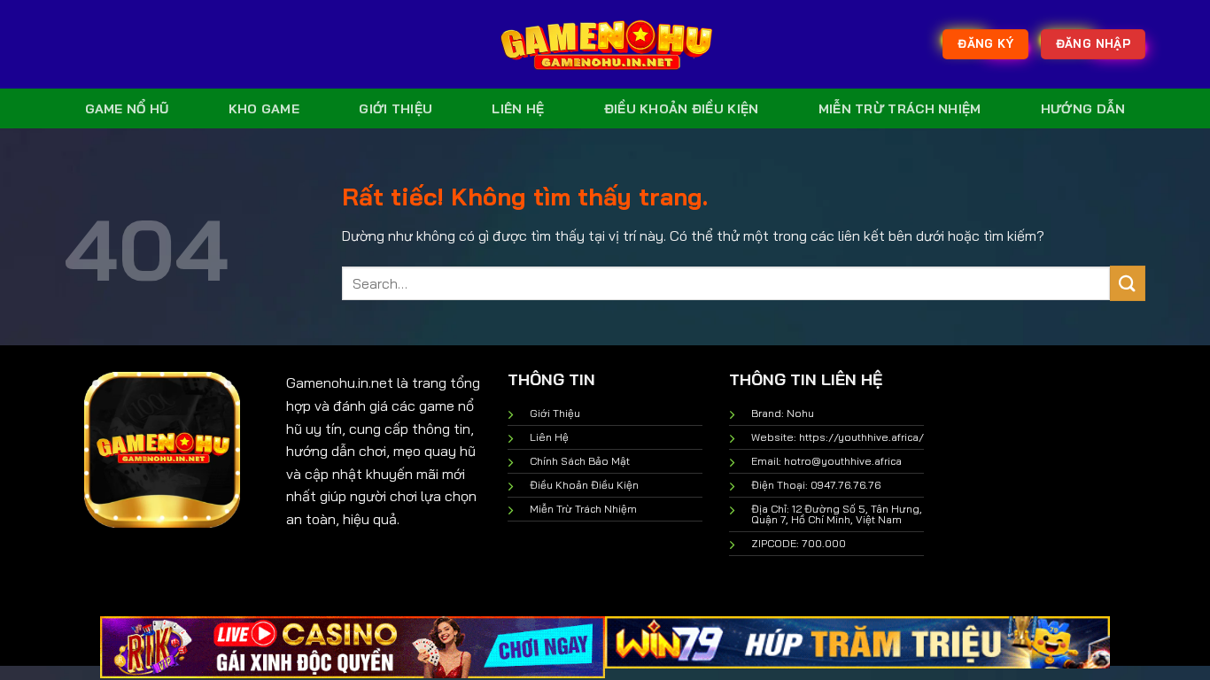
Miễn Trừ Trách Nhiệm (899, 109)
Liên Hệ (518, 109)
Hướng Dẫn (1083, 109)
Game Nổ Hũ (127, 109)
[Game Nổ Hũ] (605, 44)
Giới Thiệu (395, 109)
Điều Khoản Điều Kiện (681, 109)
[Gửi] (1127, 283)
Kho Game (264, 109)
